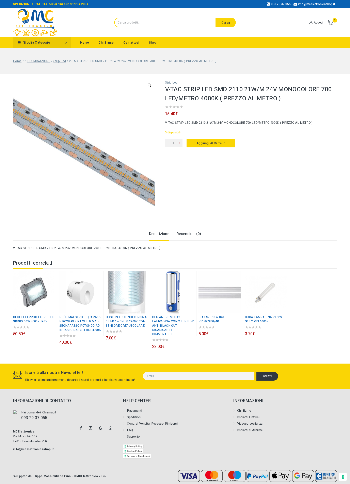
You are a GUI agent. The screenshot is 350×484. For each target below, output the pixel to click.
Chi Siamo (106, 42)
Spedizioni (134, 417)
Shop (153, 42)
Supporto (133, 436)
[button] (149, 85)
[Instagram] (91, 428)
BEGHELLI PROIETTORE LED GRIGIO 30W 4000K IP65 (33, 319)
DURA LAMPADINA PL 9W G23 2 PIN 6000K (263, 319)
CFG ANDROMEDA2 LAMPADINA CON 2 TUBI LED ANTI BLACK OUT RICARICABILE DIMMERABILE (173, 325)
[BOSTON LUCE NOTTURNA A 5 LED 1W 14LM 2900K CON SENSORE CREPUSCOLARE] (127, 292)
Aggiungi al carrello (211, 143)
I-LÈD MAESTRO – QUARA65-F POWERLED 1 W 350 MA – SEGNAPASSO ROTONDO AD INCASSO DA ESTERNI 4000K (80, 323)
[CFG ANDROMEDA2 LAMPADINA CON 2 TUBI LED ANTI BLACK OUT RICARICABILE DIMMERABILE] (173, 292)
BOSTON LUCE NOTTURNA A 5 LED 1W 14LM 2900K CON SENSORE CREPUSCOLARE (126, 321)
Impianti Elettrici (248, 417)
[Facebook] (81, 428)
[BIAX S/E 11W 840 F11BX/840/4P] (219, 292)
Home (84, 42)
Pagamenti (134, 410)
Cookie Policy (134, 451)
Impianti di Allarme (250, 430)
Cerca (225, 22)
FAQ (130, 430)
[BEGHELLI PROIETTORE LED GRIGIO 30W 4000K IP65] (34, 292)
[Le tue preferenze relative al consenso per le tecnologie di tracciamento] (343, 477)
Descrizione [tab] (159, 234)
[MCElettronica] (35, 22)
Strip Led (171, 82)
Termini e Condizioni (138, 456)
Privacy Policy (134, 446)
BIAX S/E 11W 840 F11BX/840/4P (211, 319)
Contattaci (131, 42)
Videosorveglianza (250, 423)
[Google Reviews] (101, 428)
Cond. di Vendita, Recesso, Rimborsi (152, 423)
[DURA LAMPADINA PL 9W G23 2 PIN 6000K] (266, 292)
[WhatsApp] (110, 428)
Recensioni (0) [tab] (189, 234)
